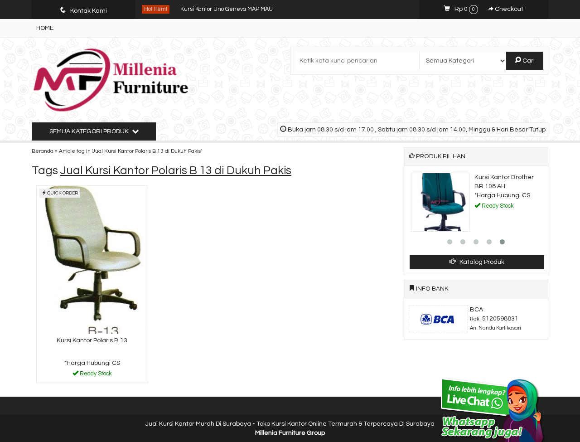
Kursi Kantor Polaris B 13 (92, 340)
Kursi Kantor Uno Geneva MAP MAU (226, 9)
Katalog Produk (481, 262)
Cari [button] (528, 61)
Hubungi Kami (95, 375)
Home (44, 28)
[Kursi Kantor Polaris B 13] (92, 260)
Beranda (42, 151)
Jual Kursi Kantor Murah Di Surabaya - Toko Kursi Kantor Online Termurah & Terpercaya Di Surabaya (290, 424)
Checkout (508, 9)
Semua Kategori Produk (89, 131)
